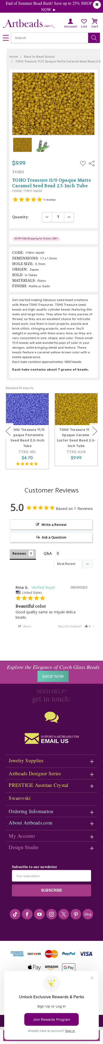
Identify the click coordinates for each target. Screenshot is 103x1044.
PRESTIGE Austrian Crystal (38, 785)
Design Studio (24, 847)
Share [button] (26, 626)
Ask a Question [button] (54, 537)
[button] (88, 626)
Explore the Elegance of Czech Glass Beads (53, 666)
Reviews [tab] (19, 553)
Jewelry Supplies (26, 760)
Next (95, 431)
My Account (22, 835)
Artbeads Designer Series (35, 773)
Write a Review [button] (54, 524)
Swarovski (19, 798)
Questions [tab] (52, 554)
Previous (8, 431)
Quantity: (20, 217)
